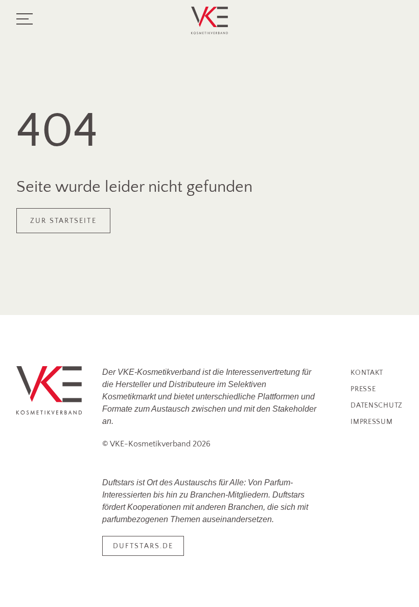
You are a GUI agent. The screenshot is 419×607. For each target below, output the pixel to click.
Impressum (371, 422)
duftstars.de (143, 546)
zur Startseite (63, 221)
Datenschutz (377, 405)
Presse (363, 389)
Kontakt (367, 373)
